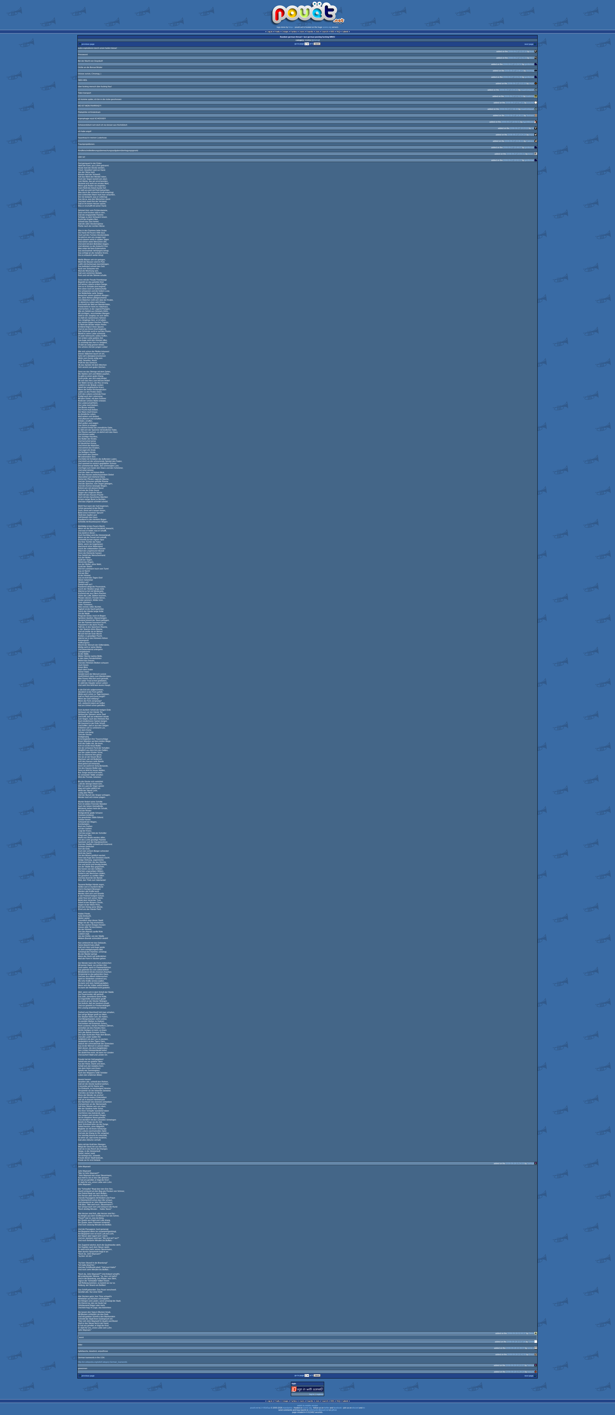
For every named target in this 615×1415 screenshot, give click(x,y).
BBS (332, 32)
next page (529, 44)
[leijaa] (535, 135)
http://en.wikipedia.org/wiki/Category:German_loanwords (102, 1362)
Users (301, 32)
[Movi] (535, 58)
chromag (530, 71)
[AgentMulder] (535, 122)
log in (311, 1394)
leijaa (531, 135)
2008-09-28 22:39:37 (515, 1348)
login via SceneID (313, 1390)
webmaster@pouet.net (319, 1410)
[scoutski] (535, 103)
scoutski (530, 103)
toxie (532, 51)
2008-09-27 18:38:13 (514, 115)
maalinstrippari (527, 90)
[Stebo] (535, 1333)
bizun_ (531, 154)
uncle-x (531, 1348)
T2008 (531, 1342)
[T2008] (535, 1342)
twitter (326, 1408)
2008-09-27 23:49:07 (512, 147)
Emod (531, 1354)
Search (324, 32)
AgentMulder (528, 122)
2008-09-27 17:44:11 (515, 103)
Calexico (530, 141)
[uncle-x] (535, 1348)
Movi (532, 58)
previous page (88, 44)
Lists (317, 32)
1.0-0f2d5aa (265, 1408)
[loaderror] (535, 96)
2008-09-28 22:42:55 (516, 1354)
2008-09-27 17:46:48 (509, 109)
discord (355, 1408)
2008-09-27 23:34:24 (517, 135)
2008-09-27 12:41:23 (517, 58)
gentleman (529, 64)
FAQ (338, 32)
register (320, 1394)
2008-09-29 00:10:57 (515, 1365)
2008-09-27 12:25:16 (517, 51)
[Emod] (535, 1354)
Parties (293, 32)
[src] (535, 128)
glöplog (315, 40)
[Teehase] (535, 115)
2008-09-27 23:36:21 (514, 141)
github (334, 1410)
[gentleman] (535, 64)
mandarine (287, 1408)
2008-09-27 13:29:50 (512, 64)
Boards (309, 32)
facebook (338, 1408)
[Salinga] (535, 1163)
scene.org (327, 27)
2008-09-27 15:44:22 (509, 90)
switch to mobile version (307, 1405)
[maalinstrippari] (535, 90)
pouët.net (254, 1408)
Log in (269, 32)
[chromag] (535, 71)
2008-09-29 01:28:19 (515, 1372)
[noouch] (535, 1372)
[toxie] (535, 51)
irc (364, 1408)
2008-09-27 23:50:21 (516, 154)
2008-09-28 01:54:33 (515, 1163)
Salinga (530, 1163)
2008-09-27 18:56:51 (510, 122)
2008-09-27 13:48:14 (514, 71)
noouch (530, 1372)
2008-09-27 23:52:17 (512, 160)
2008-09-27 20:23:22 (519, 128)
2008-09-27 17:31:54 (513, 96)
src (532, 128)
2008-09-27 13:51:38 (512, 77)
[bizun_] (535, 154)
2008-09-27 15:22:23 (517, 83)
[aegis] (535, 83)
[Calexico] (535, 141)
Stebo (531, 1333)
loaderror (530, 96)
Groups (285, 32)
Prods (277, 32)
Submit (345, 32)
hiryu (291, 27)
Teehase (530, 115)
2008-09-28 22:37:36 (516, 1342)
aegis (531, 83)
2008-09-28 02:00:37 (516, 1333)
